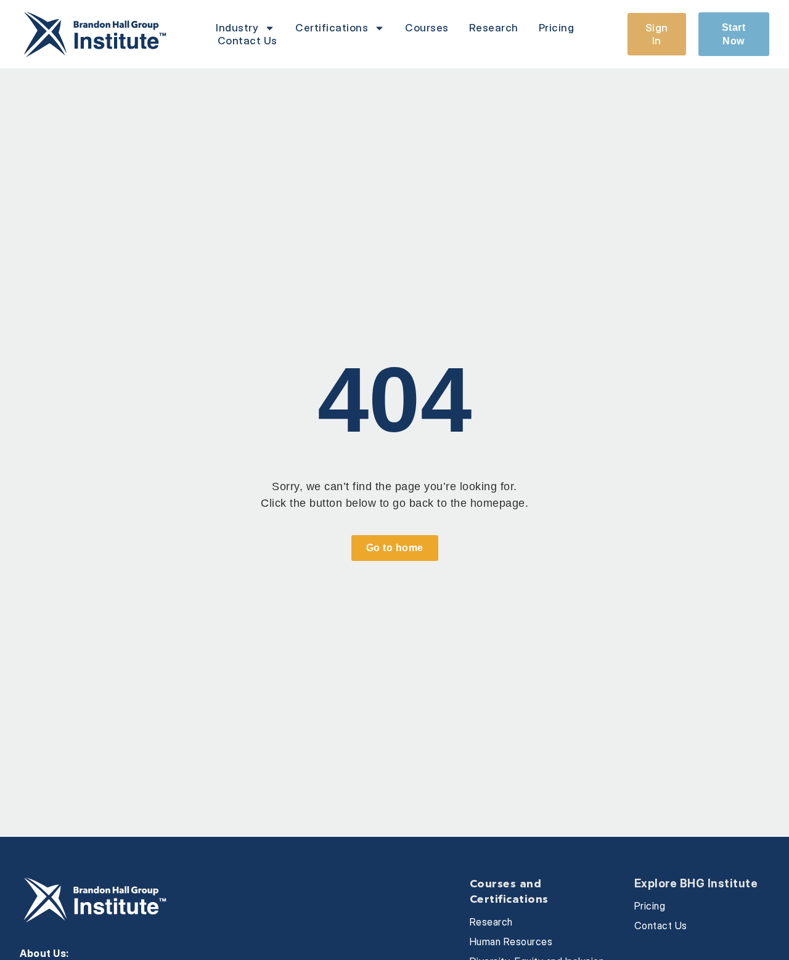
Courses (427, 28)
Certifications (331, 28)
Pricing (556, 28)
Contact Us (247, 40)
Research (493, 28)
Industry (237, 28)
